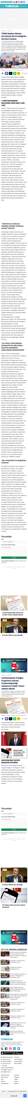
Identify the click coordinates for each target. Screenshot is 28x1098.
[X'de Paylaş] (10, 73)
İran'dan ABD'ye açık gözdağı (12, 635)
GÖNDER (14, 557)
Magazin (16, 1077)
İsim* (2, 539)
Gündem (9, 31)
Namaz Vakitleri (7, 1061)
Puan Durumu (7, 1063)
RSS (4, 1091)
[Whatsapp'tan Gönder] (14, 73)
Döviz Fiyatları (18, 1059)
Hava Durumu (6, 1059)
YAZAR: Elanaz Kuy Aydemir (21, 715)
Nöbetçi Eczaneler (8, 1057)
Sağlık (16, 1079)
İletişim (16, 1083)
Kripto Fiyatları (18, 1061)
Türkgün (3, 31)
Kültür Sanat (4, 1077)
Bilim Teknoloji (5, 1075)
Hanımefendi (4, 1083)
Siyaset (3, 1081)
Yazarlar (5, 1065)
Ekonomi (16, 1057)
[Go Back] (25, 1095)
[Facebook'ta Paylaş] (6, 73)
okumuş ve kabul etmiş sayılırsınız (13, 561)
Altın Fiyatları (18, 1063)
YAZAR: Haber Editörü (19, 70)
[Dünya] (14, 625)
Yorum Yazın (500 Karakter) (8, 544)
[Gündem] (14, 603)
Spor (2, 1079)
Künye (16, 1081)
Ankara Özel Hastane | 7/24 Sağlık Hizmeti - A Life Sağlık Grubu (7, 1070)
